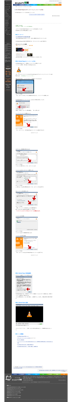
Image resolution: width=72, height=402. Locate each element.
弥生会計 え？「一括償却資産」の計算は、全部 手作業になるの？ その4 (8, 57)
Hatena (28, 4)
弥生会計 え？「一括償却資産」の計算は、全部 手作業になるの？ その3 (8, 61)
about (55, 0)
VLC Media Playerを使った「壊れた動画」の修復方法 (27, 346)
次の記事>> (42, 14)
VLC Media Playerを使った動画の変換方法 (25, 344)
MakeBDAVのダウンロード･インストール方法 (14, 392)
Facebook (16, 4)
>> (60, 0)
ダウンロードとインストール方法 (23, 338)
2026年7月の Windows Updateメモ (8, 47)
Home (58, 0)
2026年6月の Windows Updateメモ (8, 48)
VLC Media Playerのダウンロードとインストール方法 (15, 389)
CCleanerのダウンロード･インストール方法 (13, 391)
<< (59, 0)
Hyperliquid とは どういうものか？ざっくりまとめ (8, 51)
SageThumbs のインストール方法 (12, 394)
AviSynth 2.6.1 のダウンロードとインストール (14, 388)
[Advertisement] (37, 19)
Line (40, 4)
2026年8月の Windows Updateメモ (8, 45)
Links (53, 0)
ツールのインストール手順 (33, 14)
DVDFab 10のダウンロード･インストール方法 (14, 395)
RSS (58, 4)
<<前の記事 (38, 14)
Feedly (52, 4)
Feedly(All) (46, 4)
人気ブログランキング (8, 1)
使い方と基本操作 (20, 339)
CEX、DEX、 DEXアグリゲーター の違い (8, 53)
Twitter (34, 4)
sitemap (50, 0)
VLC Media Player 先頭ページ (23, 336)
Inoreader (22, 4)
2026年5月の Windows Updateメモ (8, 55)
